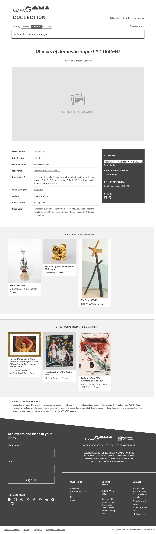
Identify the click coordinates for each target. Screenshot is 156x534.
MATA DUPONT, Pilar (19, 373)
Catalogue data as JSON (115, 186)
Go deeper (139, 17)
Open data (74, 488)
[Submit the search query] (13, 34)
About (72, 500)
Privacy (27, 529)
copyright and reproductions (42, 410)
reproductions (132, 408)
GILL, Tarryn (15, 370)
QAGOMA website (78, 491)
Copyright (38, 529)
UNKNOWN (50, 272)
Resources (46, 26)
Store (72, 494)
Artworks (114, 17)
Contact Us (140, 514)
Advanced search (137, 26)
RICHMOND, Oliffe (88, 303)
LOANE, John (86, 387)
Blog (72, 497)
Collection (29, 17)
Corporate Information (55, 529)
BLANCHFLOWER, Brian (90, 384)
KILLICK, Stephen (52, 378)
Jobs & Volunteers (12, 529)
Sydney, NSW (40, 202)
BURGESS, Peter (73, 60)
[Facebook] (105, 197)
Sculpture (38, 189)
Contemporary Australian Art (47, 170)
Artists (126, 17)
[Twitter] (109, 197)
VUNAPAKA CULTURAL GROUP (23, 289)
